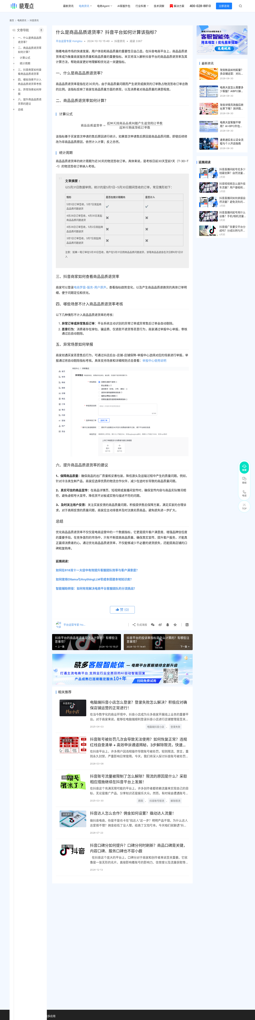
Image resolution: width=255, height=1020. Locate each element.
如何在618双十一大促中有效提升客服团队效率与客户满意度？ (97, 570)
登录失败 (175, 726)
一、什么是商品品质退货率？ (29, 39)
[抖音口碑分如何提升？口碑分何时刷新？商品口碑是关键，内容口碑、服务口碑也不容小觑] (73, 851)
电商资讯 (84, 5)
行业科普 (141, 5)
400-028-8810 (200, 6)
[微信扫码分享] (152, 624)
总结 (20, 109)
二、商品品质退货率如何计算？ (29, 49)
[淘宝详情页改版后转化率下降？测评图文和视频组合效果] (208, 109)
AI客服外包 (123, 5)
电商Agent (103, 5)
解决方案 (179, 5)
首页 (12, 20)
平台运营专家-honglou (69, 41)
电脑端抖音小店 (155, 726)
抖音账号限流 (157, 800)
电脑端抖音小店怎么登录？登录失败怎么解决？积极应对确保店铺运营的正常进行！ (138, 705)
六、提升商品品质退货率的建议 (29, 101)
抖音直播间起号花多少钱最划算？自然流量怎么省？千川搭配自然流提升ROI (232, 171)
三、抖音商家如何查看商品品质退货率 (29, 71)
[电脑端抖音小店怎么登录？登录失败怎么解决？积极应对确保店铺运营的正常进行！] (73, 708)
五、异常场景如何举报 (29, 91)
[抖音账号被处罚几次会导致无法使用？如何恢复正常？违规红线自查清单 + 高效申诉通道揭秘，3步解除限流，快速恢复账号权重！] (73, 745)
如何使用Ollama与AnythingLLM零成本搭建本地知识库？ (94, 579)
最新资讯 (68, 5)
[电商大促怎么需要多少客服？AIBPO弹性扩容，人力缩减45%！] (208, 91)
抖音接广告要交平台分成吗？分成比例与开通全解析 (232, 229)
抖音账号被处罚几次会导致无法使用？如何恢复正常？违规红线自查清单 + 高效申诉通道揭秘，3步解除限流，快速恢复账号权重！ (138, 742)
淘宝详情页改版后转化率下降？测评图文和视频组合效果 (231, 108)
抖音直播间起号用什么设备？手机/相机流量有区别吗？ (232, 214)
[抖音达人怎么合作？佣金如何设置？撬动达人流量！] (73, 819)
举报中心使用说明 (154, 360)
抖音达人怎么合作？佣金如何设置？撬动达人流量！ (133, 813)
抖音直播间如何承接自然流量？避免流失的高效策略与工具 (232, 200)
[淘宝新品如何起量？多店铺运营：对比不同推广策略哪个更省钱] (208, 74)
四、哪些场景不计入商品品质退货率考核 (29, 81)
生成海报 (141, 624)
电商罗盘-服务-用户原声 (90, 287)
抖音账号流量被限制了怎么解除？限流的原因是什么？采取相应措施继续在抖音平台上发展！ (138, 779)
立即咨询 (224, 5)
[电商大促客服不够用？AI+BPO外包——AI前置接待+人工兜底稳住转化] (208, 126)
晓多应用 (50, 1016)
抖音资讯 (119, 41)
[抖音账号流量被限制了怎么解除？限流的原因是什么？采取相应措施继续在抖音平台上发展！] (73, 782)
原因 (140, 800)
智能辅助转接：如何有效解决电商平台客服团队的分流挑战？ (96, 588)
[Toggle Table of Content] (41, 30)
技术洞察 (159, 5)
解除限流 (175, 800)
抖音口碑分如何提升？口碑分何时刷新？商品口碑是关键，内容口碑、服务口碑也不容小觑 (138, 848)
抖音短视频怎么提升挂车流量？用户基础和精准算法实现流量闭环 (232, 185)
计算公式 (25, 57)
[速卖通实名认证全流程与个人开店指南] (208, 144)
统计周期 (25, 63)
